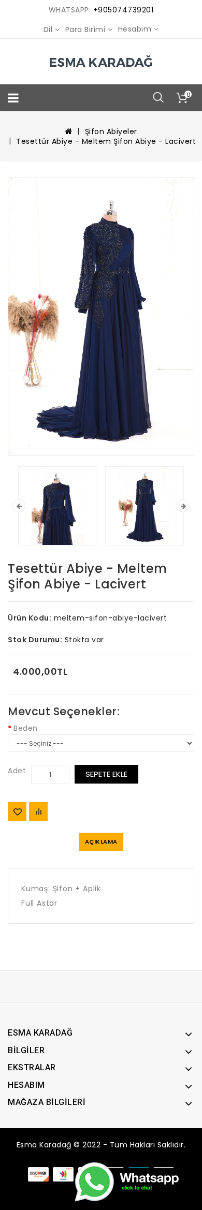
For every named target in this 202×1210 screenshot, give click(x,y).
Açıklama (101, 841)
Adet (17, 770)
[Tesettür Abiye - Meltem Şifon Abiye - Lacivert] (101, 316)
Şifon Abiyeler (111, 131)
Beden (25, 728)
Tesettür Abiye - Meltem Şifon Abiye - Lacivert (106, 141)
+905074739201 (123, 10)
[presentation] (18, 505)
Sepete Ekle (106, 774)
